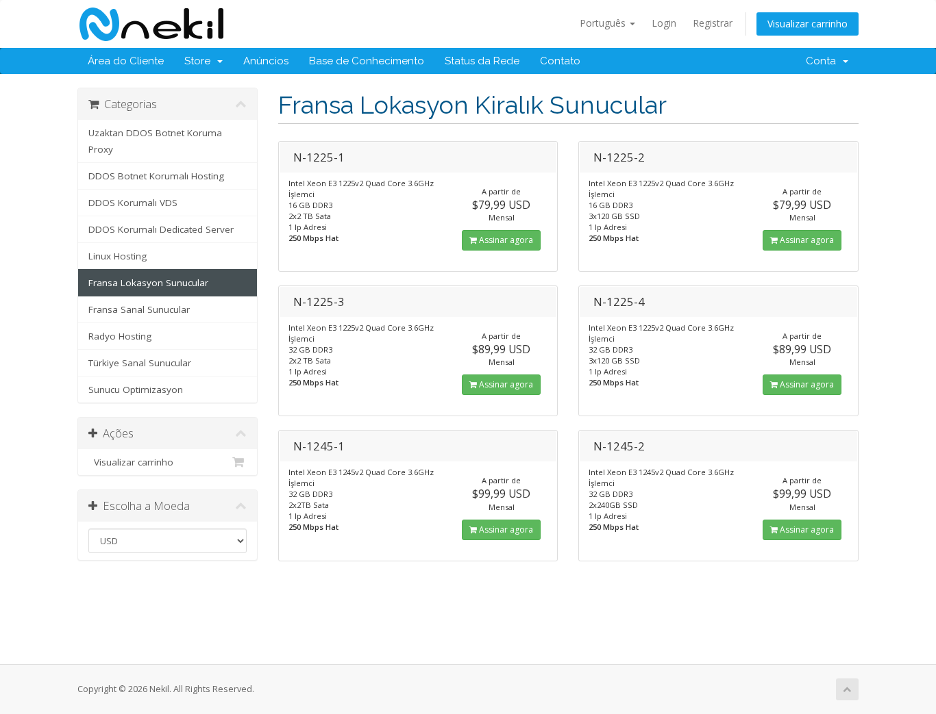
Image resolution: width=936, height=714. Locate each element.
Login (664, 22)
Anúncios (265, 61)
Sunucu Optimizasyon (135, 389)
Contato (560, 61)
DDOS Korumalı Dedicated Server (161, 229)
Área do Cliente (126, 61)
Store (200, 61)
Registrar (712, 22)
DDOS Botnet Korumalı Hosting (156, 176)
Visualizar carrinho (807, 23)
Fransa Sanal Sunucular (139, 309)
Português (604, 22)
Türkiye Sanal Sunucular (139, 363)
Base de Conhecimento (366, 61)
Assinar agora (505, 240)
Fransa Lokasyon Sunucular (148, 283)
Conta (823, 61)
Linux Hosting (117, 256)
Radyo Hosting (119, 336)
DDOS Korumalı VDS (132, 202)
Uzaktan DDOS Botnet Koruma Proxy (155, 141)
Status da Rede (482, 61)
